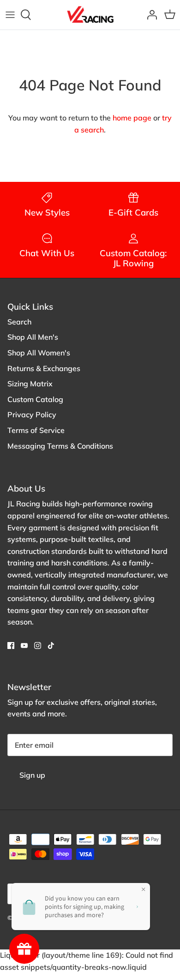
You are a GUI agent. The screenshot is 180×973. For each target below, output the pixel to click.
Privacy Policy (31, 414)
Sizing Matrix (30, 383)
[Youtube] (24, 645)
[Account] (149, 15)
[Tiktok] (51, 645)
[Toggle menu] (10, 15)
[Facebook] (10, 645)
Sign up (32, 775)
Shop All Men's (32, 337)
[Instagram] (37, 645)
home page (132, 117)
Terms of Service (36, 430)
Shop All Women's (38, 352)
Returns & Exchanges (43, 368)
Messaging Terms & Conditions (60, 445)
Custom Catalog (35, 399)
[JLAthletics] (90, 15)
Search (19, 321)
